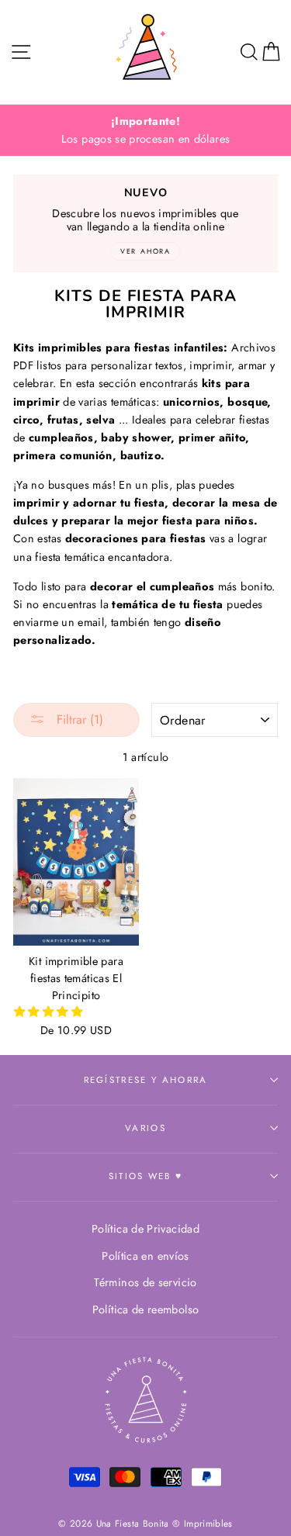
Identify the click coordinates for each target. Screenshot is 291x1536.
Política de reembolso (145, 1309)
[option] (145, 130)
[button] (49, 1011)
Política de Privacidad (145, 1229)
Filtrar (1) (78, 719)
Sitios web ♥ (146, 1176)
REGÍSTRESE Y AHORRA (146, 1080)
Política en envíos (145, 1256)
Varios (145, 1128)
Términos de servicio (145, 1282)
